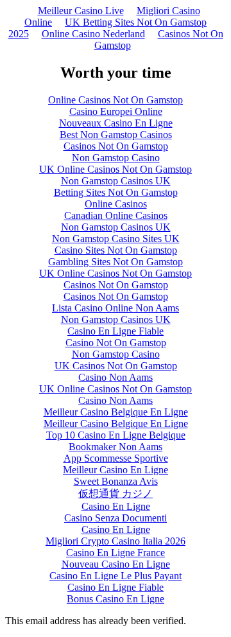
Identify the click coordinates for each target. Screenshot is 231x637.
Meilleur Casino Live (81, 10)
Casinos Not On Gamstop (158, 39)
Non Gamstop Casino (116, 157)
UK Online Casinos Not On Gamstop (115, 169)
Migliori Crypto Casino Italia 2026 (115, 541)
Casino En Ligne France (115, 552)
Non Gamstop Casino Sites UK (116, 238)
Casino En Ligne (115, 506)
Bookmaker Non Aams (115, 446)
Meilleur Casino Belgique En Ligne (116, 411)
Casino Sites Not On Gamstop (116, 250)
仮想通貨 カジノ (115, 493)
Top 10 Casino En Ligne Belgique (115, 435)
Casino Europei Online (115, 111)
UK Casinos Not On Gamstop (116, 365)
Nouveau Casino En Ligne (116, 564)
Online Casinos (116, 203)
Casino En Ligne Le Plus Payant (115, 575)
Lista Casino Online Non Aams (115, 307)
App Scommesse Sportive (116, 458)
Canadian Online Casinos (115, 215)
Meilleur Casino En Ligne (115, 469)
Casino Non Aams (115, 377)
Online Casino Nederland (93, 33)
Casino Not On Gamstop (115, 342)
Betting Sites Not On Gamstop (116, 192)
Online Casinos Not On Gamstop (115, 99)
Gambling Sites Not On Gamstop (115, 261)
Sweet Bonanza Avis (116, 481)
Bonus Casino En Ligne (115, 598)
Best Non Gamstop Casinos (116, 134)
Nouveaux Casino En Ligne (116, 123)
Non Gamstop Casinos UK (116, 180)
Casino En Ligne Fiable (115, 331)
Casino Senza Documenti (115, 517)
